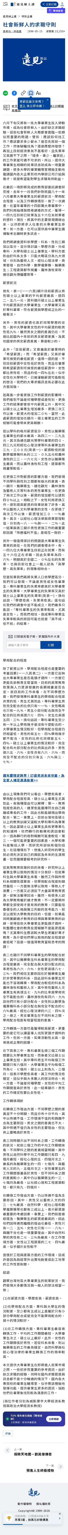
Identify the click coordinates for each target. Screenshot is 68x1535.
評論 (8, 1433)
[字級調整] (38, 93)
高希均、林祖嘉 (12, 31)
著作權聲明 (24, 1504)
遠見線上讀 (10, 16)
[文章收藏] (31, 93)
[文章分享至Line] (5, 93)
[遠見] (34, 1495)
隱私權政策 (43, 1504)
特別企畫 (27, 16)
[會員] (62, 4)
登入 (23, 106)
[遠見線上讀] (22, 4)
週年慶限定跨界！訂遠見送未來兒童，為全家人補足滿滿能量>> (34, 777)
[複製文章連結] (23, 93)
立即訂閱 (51, 4)
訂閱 (51, 645)
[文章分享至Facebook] (14, 93)
